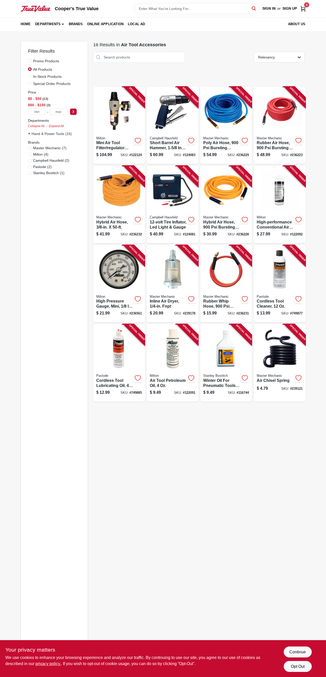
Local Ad (136, 24)
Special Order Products (52, 83)
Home (26, 24)
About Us (297, 24)
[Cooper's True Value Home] (36, 9)
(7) (49, 148)
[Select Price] (73, 112)
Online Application (105, 24)
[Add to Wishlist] (138, 141)
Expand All (56, 126)
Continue (297, 652)
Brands (76, 24)
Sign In (269, 8)
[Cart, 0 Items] (303, 8)
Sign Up (289, 8)
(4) (40, 154)
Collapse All (36, 126)
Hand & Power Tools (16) (52, 134)
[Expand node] (30, 133)
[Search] (254, 8)
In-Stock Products (47, 76)
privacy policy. (48, 663)
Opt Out (298, 666)
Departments (48, 24)
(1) (48, 173)
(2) (51, 160)
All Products (42, 69)
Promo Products (46, 61)
